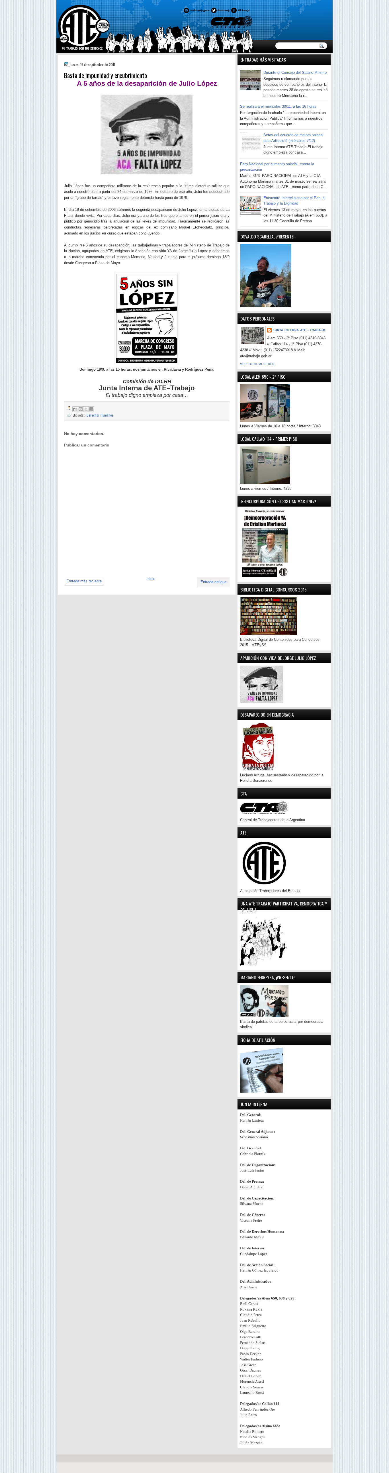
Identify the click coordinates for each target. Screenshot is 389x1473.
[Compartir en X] (86, 409)
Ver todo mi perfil (257, 364)
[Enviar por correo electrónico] (75, 409)
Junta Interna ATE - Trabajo (299, 330)
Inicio (150, 579)
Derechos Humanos (100, 415)
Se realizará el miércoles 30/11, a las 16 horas (278, 106)
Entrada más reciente (84, 581)
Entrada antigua (213, 582)
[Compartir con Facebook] (91, 409)
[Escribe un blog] (80, 409)
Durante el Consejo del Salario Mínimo (295, 72)
